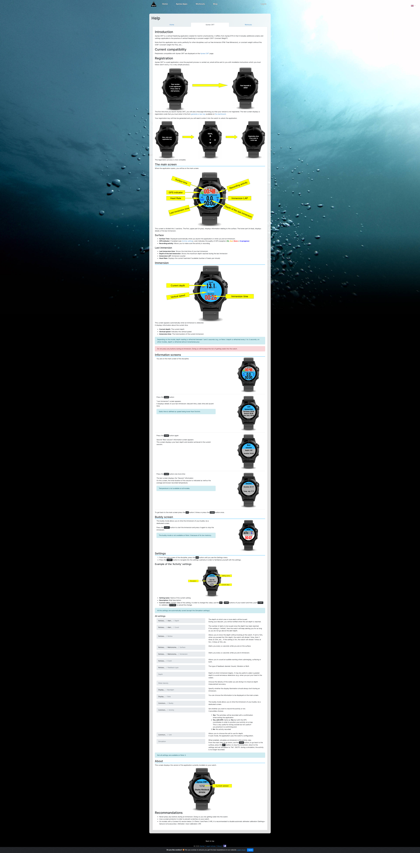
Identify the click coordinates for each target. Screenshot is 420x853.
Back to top (210, 841)
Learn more (241, 850)
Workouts (200, 4)
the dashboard (220, 114)
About (219, 846)
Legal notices (211, 846)
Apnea (202, 846)
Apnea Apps (181, 4)
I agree (250, 850)
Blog (215, 4)
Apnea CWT (210, 25)
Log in (263, 4)
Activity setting (187, 241)
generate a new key (198, 114)
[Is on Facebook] (225, 846)
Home (165, 4)
